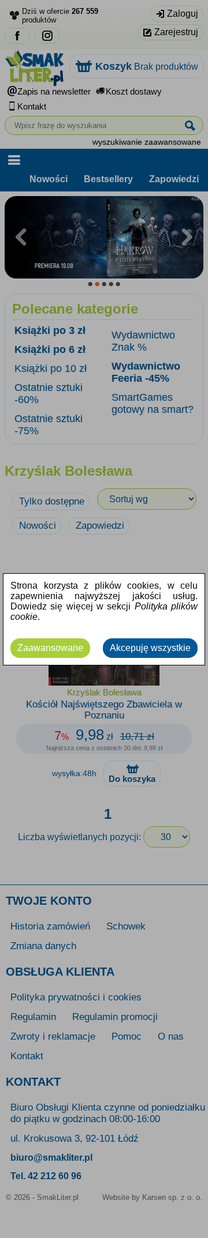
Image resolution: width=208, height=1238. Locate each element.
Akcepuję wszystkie (150, 648)
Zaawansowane (50, 648)
